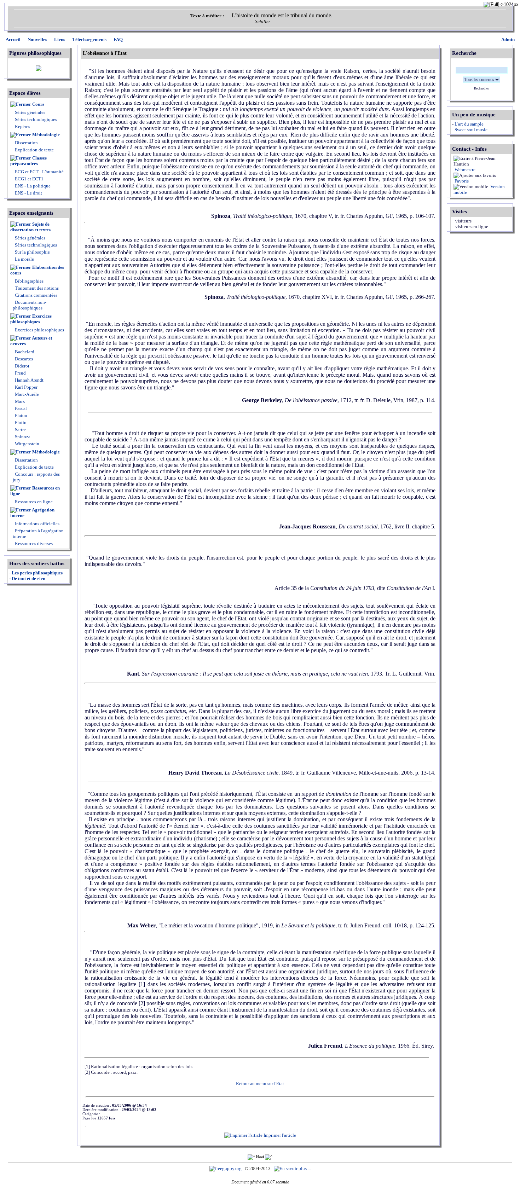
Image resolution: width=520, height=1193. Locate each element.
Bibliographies (29, 281)
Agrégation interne (32, 512)
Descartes (23, 358)
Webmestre (464, 169)
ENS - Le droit (28, 193)
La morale (24, 259)
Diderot (21, 366)
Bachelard (24, 351)
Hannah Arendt (29, 380)
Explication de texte (34, 149)
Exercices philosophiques (31, 318)
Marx (19, 401)
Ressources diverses (33, 543)
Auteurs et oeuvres (31, 340)
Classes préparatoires (28, 160)
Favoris (461, 181)
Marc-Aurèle (26, 394)
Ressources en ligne (35, 490)
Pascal (20, 408)
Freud (20, 373)
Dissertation (26, 142)
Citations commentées (36, 295)
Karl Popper (25, 387)
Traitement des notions (37, 288)
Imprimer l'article (279, 1135)
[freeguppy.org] (226, 1168)
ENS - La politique (32, 186)
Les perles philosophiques (37, 572)
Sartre (20, 429)
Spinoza (22, 436)
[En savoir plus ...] (293, 1168)
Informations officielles (36, 523)
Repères (22, 126)
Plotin (20, 422)
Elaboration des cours (37, 270)
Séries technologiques (36, 119)
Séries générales (30, 112)
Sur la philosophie (32, 252)
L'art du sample (469, 124)
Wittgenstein (26, 443)
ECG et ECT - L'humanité (39, 171)
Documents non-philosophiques (29, 305)
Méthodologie (46, 134)
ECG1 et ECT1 (29, 178)
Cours (38, 104)
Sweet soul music (471, 129)
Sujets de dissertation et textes (30, 226)
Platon (20, 415)
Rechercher (481, 88)
